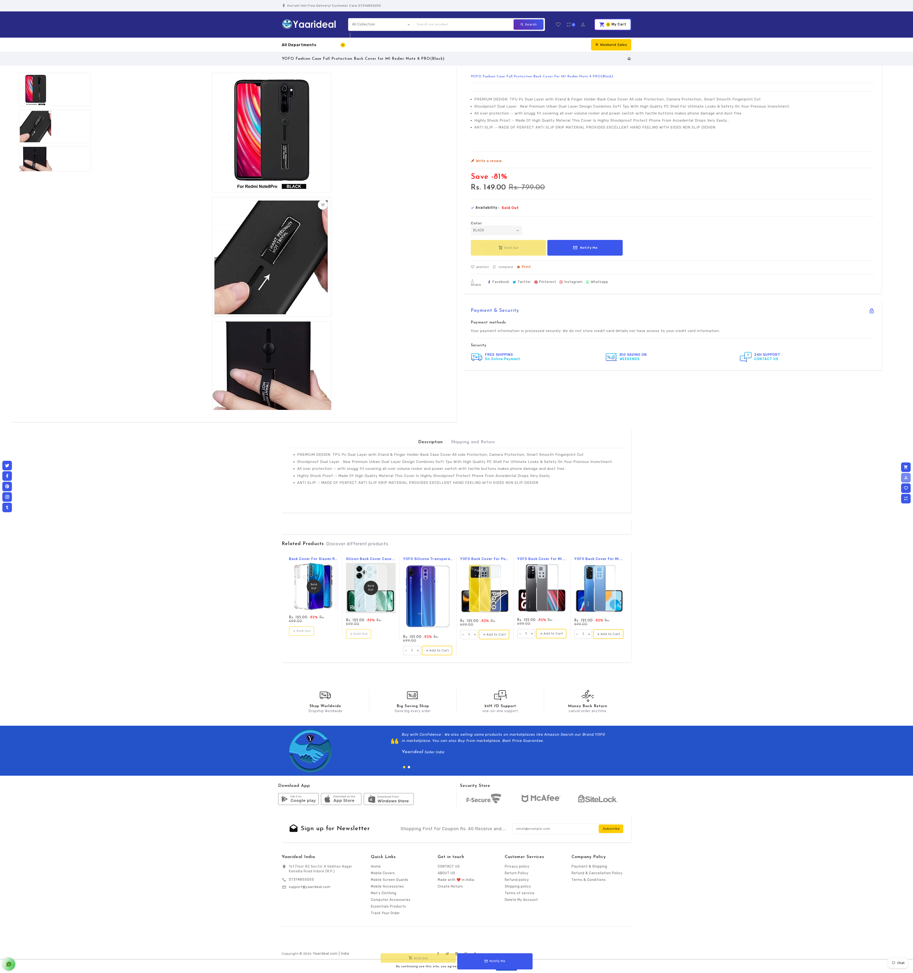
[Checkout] (906, 467)
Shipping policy (518, 886)
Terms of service (519, 893)
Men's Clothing (383, 893)
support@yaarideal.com (309, 887)
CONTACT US (449, 866)
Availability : (488, 208)
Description (430, 442)
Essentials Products (388, 906)
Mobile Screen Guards (389, 880)
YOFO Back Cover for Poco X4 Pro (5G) (485, 559)
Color (476, 223)
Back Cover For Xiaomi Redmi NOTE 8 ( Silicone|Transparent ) (314, 559)
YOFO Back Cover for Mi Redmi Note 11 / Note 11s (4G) (599, 559)
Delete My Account (521, 900)
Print (526, 267)
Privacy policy (517, 866)
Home (376, 866)
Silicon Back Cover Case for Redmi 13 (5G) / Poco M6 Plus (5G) (371, 559)
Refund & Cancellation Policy (597, 873)
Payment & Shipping (589, 866)
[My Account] (906, 477)
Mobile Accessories (387, 886)
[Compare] (906, 498)
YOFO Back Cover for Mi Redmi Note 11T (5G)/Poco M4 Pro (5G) (542, 559)
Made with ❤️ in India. (456, 880)
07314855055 (301, 880)
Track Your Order (385, 913)
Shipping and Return (473, 442)
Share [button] (476, 285)
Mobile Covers (383, 873)
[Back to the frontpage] (629, 59)
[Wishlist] (906, 488)
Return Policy (517, 873)
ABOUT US (446, 873)
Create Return (450, 886)
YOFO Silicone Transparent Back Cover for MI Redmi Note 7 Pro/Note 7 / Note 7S (428, 559)
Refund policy (517, 880)
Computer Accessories (391, 900)
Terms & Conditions (589, 880)
